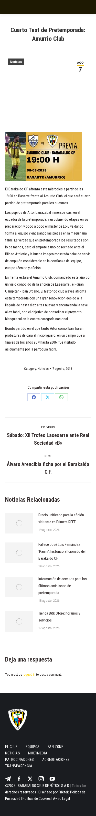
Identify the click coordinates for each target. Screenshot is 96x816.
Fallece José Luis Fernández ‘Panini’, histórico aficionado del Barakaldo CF (62, 551)
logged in (29, 674)
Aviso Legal (61, 798)
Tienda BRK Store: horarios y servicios (59, 617)
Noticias (16, 62)
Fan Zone (55, 747)
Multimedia (37, 753)
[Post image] (19, 523)
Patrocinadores (19, 759)
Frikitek (64, 792)
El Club (11, 747)
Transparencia (18, 766)
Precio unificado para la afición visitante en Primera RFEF (61, 518)
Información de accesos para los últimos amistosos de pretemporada (62, 586)
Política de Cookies (37, 798)
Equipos (33, 747)
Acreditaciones (56, 759)
